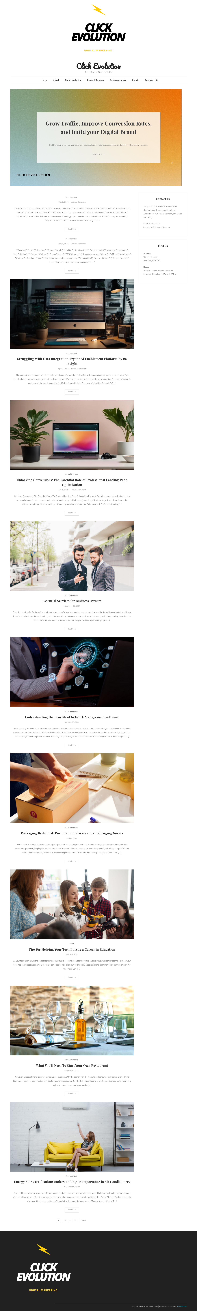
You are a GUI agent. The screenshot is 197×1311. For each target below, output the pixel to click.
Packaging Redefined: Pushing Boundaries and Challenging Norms (72, 833)
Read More (72, 229)
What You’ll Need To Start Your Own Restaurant (72, 1065)
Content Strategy (95, 80)
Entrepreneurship (118, 80)
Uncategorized (71, 197)
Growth (135, 80)
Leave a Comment (78, 202)
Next (84, 1220)
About (56, 80)
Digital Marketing (73, 80)
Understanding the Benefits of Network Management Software (72, 717)
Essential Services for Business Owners (71, 601)
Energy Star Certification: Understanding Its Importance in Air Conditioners (72, 1181)
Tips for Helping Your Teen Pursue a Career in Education (72, 949)
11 (75, 1220)
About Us (97, 154)
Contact (149, 80)
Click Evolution (98, 66)
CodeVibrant (182, 1307)
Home (44, 80)
